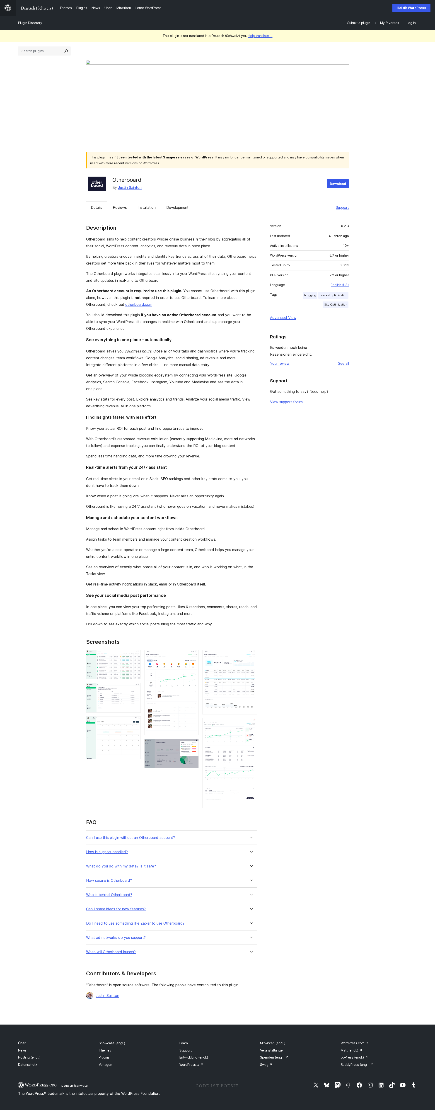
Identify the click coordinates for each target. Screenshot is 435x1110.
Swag (266, 1064)
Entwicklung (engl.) (193, 1057)
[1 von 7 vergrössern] (134, 655)
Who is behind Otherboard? (109, 895)
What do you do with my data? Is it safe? (121, 866)
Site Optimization (335, 304)
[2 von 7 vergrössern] (134, 689)
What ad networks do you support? (116, 937)
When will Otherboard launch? (111, 952)
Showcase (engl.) (112, 1043)
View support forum (286, 402)
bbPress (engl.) (354, 1057)
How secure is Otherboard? (109, 880)
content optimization (333, 295)
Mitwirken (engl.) (272, 1043)
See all (343, 363)
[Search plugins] (66, 51)
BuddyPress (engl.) (357, 1064)
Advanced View (283, 317)
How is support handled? (107, 852)
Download (338, 184)
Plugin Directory (30, 23)
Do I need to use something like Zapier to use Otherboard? (135, 923)
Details (96, 207)
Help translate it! (260, 36)
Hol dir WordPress (411, 8)
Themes (105, 1050)
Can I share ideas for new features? (116, 909)
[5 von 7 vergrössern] (192, 745)
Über (22, 1043)
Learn (183, 1043)
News (22, 1050)
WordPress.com (354, 1043)
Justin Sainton (130, 187)
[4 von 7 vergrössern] (192, 655)
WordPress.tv (191, 1064)
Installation (147, 207)
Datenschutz (27, 1064)
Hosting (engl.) (29, 1057)
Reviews (120, 207)
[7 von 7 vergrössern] (251, 724)
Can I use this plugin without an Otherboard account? (130, 838)
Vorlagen (105, 1064)
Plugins (104, 1057)
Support (342, 207)
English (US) (340, 285)
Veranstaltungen (272, 1050)
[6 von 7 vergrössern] (251, 655)
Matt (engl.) (351, 1050)
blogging (310, 295)
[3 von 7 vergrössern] (134, 722)
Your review (280, 363)
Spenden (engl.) (274, 1057)
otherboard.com (138, 304)
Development (177, 207)
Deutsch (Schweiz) (74, 1085)
